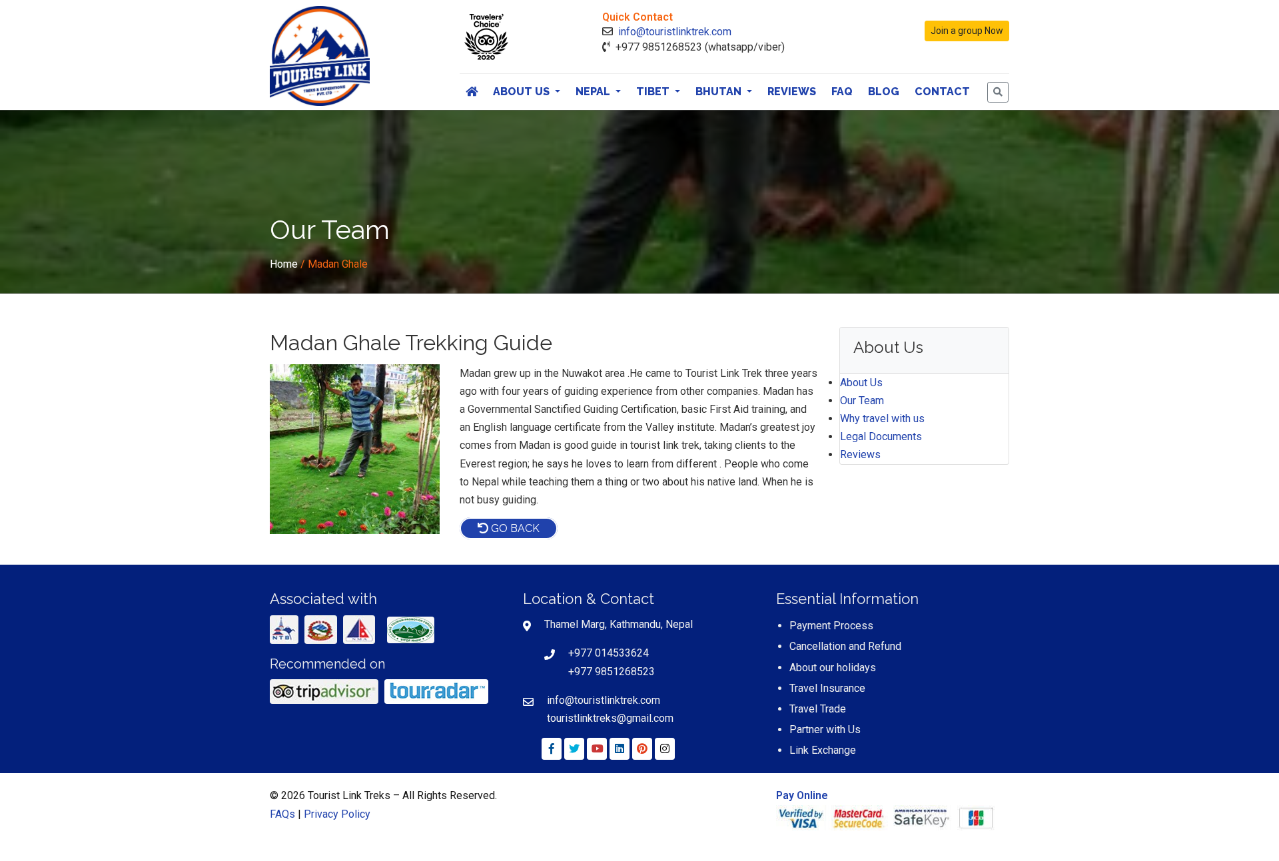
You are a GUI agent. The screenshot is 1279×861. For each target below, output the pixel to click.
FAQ (842, 91)
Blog (883, 91)
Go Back (514, 528)
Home (284, 264)
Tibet (654, 91)
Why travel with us (882, 418)
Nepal (594, 91)
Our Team (862, 400)
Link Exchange (822, 750)
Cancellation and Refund (845, 646)
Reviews (791, 91)
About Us (522, 91)
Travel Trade (817, 709)
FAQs (282, 814)
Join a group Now (967, 30)
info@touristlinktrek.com (674, 31)
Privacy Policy (337, 814)
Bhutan (719, 91)
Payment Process (831, 625)
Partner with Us (825, 729)
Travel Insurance (827, 688)
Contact (942, 91)
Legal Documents (881, 436)
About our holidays (832, 667)
